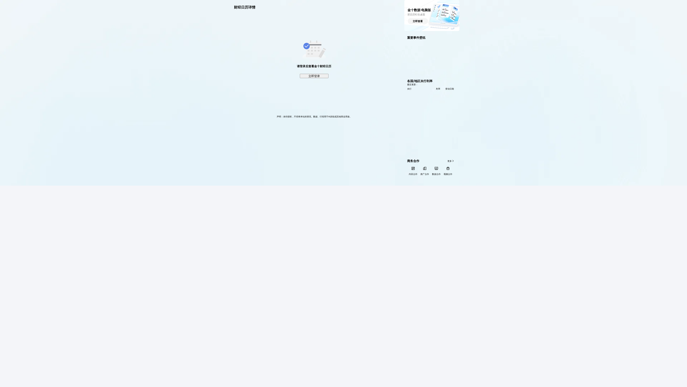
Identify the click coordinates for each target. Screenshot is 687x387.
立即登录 (314, 76)
